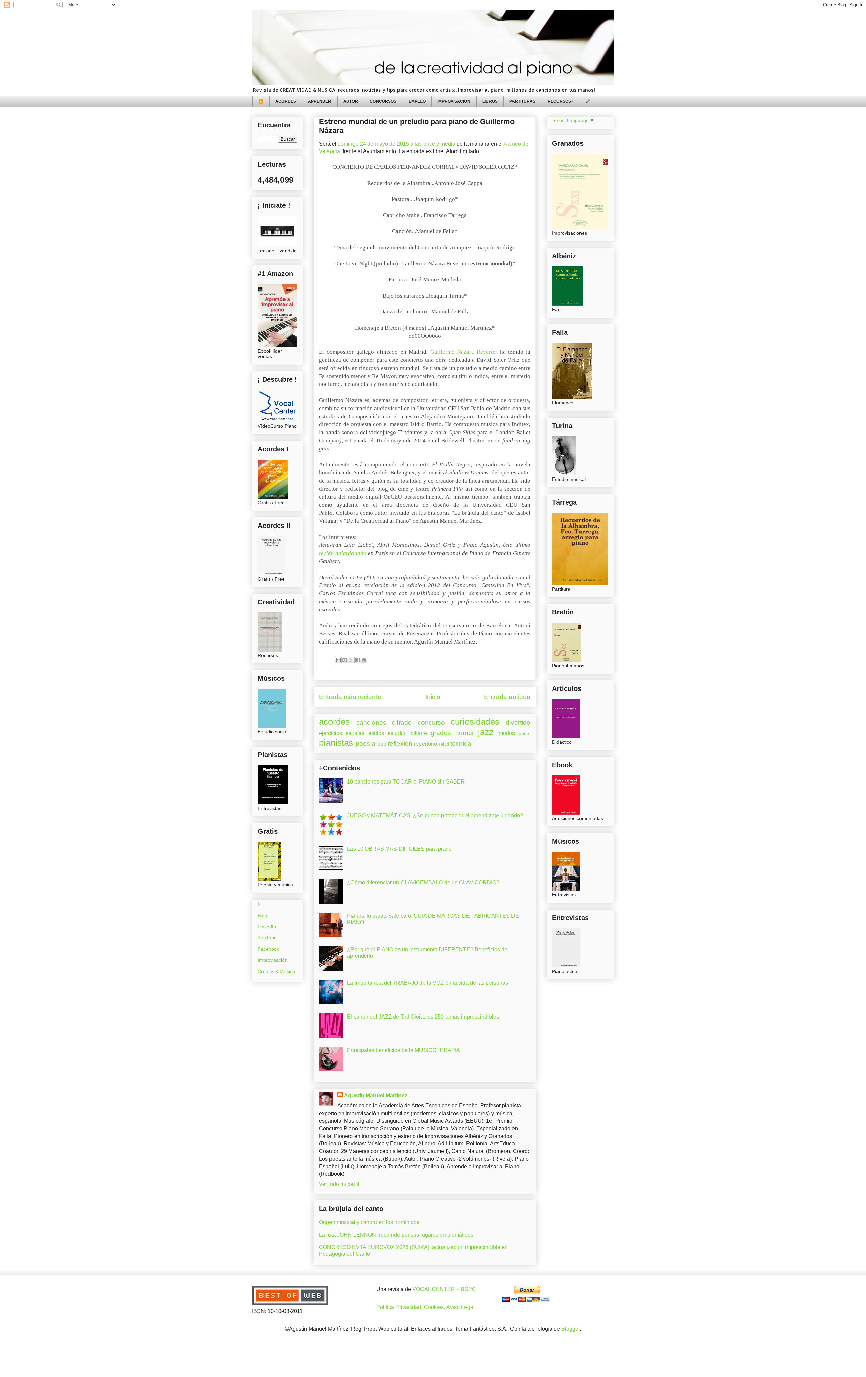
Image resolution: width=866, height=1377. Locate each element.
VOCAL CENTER (433, 1289)
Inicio (432, 696)
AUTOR (350, 101)
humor (464, 733)
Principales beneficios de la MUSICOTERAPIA (403, 1050)
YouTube (267, 937)
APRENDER (319, 101)
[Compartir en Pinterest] (364, 660)
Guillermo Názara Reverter (463, 352)
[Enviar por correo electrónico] (338, 660)
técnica (460, 743)
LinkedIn (267, 926)
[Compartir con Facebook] (357, 660)
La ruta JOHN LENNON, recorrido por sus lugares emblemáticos (396, 1235)
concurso (431, 722)
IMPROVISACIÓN (453, 101)
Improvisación (273, 960)
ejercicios (330, 733)
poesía (365, 743)
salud (443, 744)
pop (381, 744)
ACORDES (285, 101)
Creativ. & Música (276, 971)
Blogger (570, 1329)
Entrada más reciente (350, 696)
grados (441, 733)
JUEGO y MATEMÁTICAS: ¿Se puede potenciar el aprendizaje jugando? (435, 815)
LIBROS (490, 101)
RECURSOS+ (560, 101)
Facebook (268, 949)
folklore (418, 733)
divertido (518, 722)
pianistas (336, 742)
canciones (371, 722)
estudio (396, 733)
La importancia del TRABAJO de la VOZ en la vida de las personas (427, 983)
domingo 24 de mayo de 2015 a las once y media (396, 144)
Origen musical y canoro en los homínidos (369, 1222)
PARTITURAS (522, 101)
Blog (262, 915)
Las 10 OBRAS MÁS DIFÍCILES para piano (399, 849)
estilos (376, 733)
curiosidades (475, 721)
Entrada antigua (507, 696)
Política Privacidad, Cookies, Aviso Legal (425, 1307)
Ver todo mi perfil (339, 1184)
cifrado (402, 722)
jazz (486, 732)
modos (507, 733)
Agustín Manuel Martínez (375, 1095)
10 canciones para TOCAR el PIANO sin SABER (406, 782)
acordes (334, 721)
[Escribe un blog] (344, 660)
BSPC (468, 1289)
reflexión (400, 743)
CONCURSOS (383, 101)
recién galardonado (342, 553)
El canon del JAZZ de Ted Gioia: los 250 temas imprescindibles (423, 1017)
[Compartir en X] (351, 660)
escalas (355, 733)
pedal (524, 733)
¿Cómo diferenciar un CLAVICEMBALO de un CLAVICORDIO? (423, 882)
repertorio (425, 744)
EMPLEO (417, 101)
